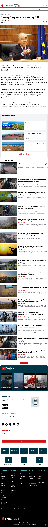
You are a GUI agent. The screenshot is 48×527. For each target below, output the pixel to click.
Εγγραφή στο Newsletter (24, 441)
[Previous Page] (22, 118)
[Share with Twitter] (44, 22)
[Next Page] (25, 118)
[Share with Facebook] (41, 22)
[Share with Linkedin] (47, 22)
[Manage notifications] (45, 525)
